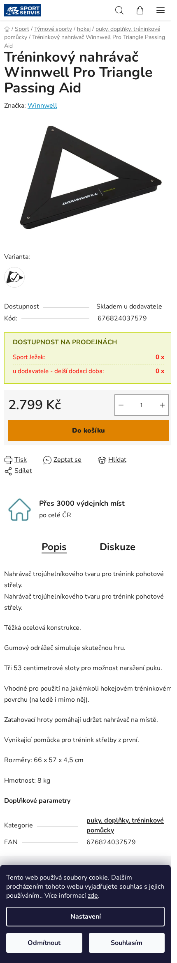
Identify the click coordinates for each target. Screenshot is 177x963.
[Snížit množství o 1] (121, 405)
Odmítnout (44, 942)
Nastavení (85, 916)
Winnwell (42, 105)
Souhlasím (126, 942)
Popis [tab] (54, 546)
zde (93, 895)
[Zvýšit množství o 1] (162, 405)
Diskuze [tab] (117, 546)
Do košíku (88, 430)
